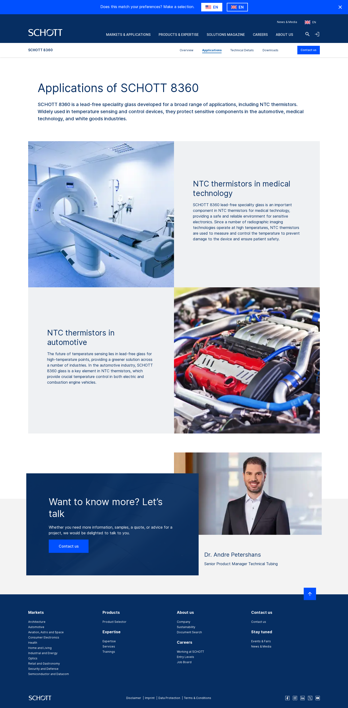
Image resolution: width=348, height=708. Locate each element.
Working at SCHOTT (190, 651)
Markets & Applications (128, 35)
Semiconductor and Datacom (48, 674)
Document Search (189, 632)
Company (183, 622)
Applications (212, 50)
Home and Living (40, 648)
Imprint (150, 698)
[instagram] (295, 698)
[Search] (307, 34)
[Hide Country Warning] (340, 7)
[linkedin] (302, 698)
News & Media (287, 22)
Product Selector (114, 622)
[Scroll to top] (310, 594)
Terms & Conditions (197, 698)
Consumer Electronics (43, 637)
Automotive (36, 627)
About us (284, 35)
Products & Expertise (179, 35)
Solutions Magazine (226, 35)
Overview (186, 50)
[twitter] (310, 698)
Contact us (309, 50)
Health (32, 642)
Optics (32, 658)
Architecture (36, 622)
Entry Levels (185, 657)
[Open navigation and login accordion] (317, 34)
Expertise (109, 641)
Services (109, 646)
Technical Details (242, 50)
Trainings (109, 651)
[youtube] (318, 698)
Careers (260, 35)
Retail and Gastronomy (44, 663)
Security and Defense (43, 669)
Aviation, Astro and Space (46, 632)
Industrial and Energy (43, 653)
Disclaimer (133, 698)
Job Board (184, 662)
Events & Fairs (261, 641)
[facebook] (287, 698)
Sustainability (186, 627)
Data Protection (169, 698)
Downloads (270, 50)
